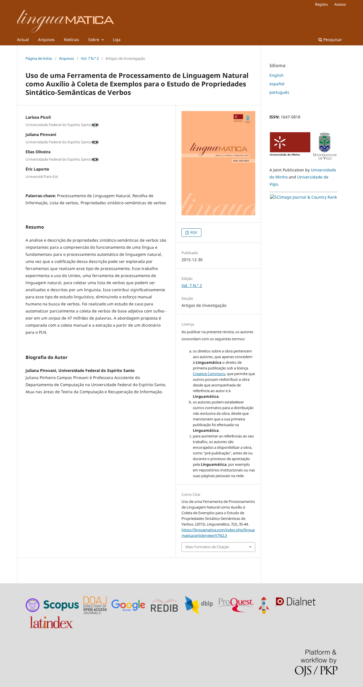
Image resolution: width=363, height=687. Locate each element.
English (276, 75)
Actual (23, 39)
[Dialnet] (297, 604)
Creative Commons (209, 373)
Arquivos (46, 39)
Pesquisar (332, 39)
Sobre (94, 39)
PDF (193, 232)
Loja (117, 39)
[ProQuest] (235, 604)
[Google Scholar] (130, 604)
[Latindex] (52, 621)
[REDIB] (167, 604)
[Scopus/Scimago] (61, 604)
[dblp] (200, 604)
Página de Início (39, 58)
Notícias (71, 39)
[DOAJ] (96, 604)
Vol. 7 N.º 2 (90, 58)
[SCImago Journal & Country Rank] (303, 197)
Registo (321, 4)
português (279, 92)
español (276, 83)
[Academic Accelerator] (265, 604)
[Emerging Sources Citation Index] (33, 604)
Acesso (340, 4)
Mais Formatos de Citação (207, 546)
